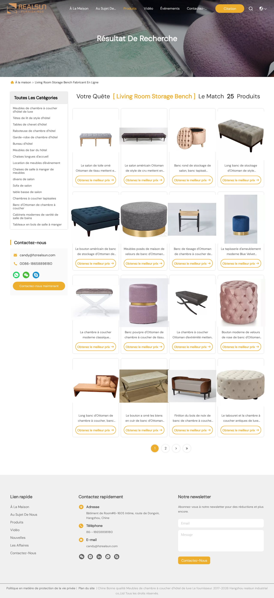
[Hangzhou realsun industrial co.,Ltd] (26, 8)
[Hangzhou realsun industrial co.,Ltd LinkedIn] (99, 558)
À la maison (79, 8)
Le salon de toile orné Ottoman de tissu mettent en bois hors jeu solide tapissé (96, 170)
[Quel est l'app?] (16, 275)
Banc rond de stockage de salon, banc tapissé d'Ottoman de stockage (192, 170)
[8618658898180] (108, 558)
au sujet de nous (106, 8)
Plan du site (87, 588)
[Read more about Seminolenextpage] (176, 448)
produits (130, 8)
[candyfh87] (117, 558)
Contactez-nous (23, 553)
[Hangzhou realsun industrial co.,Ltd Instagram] (90, 558)
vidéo (148, 8)
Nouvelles (17, 537)
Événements (170, 8)
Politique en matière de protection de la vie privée (40, 588)
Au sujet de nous (23, 514)
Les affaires (19, 545)
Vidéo (14, 530)
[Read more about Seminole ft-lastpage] (187, 448)
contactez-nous (197, 8)
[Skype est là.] (36, 275)
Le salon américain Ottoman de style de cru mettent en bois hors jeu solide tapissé (144, 170)
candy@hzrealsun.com (37, 255)
